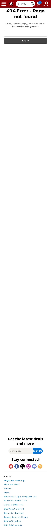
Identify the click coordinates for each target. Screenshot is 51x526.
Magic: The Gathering (14, 480)
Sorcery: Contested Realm (16, 517)
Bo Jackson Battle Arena (15, 501)
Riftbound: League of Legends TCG (20, 497)
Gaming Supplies (12, 521)
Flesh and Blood (11, 484)
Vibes (6, 493)
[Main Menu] (4, 4)
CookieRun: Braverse (13, 513)
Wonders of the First (13, 505)
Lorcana (7, 489)
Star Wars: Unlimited (14, 509)
